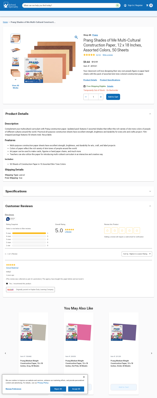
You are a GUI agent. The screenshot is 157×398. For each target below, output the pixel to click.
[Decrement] (85, 97)
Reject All (58, 389)
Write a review (108, 55)
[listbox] (15, 57)
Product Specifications (110, 80)
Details (110, 86)
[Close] (84, 377)
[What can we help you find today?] (118, 5)
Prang (95, 35)
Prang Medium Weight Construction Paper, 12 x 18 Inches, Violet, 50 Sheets (122, 363)
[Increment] (100, 97)
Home (5, 22)
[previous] (5, 353)
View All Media (15, 86)
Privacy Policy (43, 383)
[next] (15, 80)
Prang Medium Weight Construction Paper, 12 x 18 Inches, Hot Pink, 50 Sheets (76, 363)
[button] (133, 5)
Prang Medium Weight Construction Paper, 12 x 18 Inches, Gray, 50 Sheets (31, 363)
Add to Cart (113, 97)
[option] (15, 39)
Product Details (90, 80)
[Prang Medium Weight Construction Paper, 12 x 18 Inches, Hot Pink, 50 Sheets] (78, 333)
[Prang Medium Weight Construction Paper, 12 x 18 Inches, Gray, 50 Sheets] (33, 333)
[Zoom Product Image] (76, 37)
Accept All (76, 389)
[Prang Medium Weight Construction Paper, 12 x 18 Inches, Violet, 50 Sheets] (124, 333)
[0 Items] (147, 5)
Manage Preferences (13, 389)
